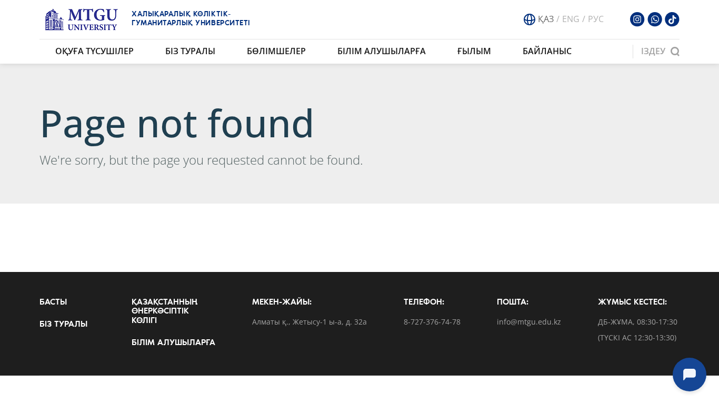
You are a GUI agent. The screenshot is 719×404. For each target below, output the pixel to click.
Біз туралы (190, 51)
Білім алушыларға (381, 51)
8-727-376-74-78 (432, 322)
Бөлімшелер (276, 51)
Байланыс (547, 51)
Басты (53, 302)
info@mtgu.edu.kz (529, 322)
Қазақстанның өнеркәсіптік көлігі (164, 311)
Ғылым (474, 51)
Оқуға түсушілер (94, 51)
